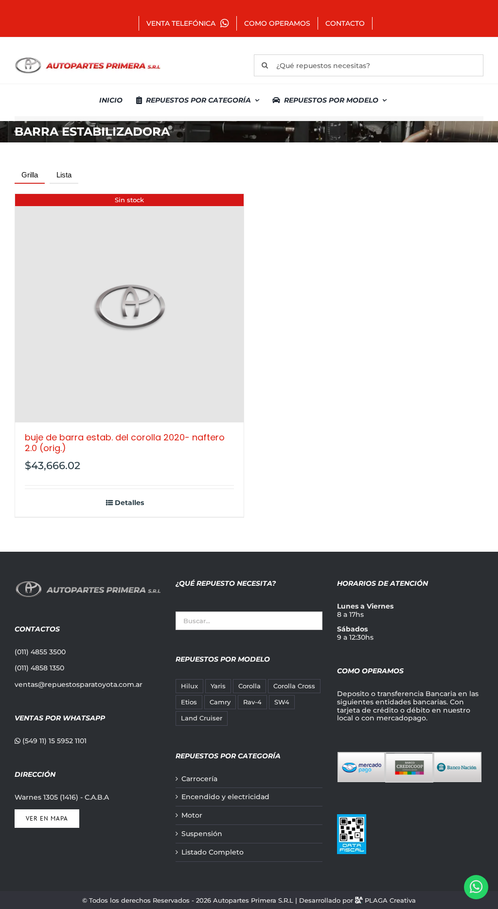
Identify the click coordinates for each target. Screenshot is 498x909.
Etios (189, 702)
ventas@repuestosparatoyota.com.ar (78, 684)
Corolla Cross (294, 686)
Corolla (249, 686)
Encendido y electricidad (225, 797)
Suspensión (201, 834)
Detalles (129, 503)
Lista (63, 175)
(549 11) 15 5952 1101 (53, 740)
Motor (191, 815)
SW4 (281, 702)
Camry (220, 702)
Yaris (218, 686)
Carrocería (199, 779)
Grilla (29, 175)
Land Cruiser (201, 718)
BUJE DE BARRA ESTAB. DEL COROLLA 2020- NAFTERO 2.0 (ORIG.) (125, 442)
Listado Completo (212, 852)
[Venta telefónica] (476, 887)
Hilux (189, 686)
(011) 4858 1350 (39, 668)
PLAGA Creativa (390, 900)
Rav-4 (252, 702)
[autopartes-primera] (87, 58)
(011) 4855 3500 (40, 651)
